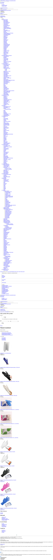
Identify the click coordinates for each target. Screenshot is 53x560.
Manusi (5, 116)
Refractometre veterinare (7, 221)
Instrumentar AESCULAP (7, 106)
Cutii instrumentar (6, 114)
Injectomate (5, 48)
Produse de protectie (6, 143)
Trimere (5, 86)
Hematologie (5, 163)
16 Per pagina (4, 337)
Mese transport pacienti (8, 213)
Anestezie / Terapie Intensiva (7, 28)
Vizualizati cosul (2, 309)
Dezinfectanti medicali (5, 173)
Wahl (6, 70)
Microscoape (5, 32)
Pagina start (1, 311)
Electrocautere (5, 219)
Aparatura (5, 175)
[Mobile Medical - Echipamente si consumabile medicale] (8, 0)
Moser (6, 69)
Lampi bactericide (6, 24)
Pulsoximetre (5, 247)
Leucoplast (5, 129)
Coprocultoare (5, 142)
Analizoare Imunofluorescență (8, 99)
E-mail (1, 8)
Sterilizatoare (5, 26)
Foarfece (5, 78)
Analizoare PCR (6, 103)
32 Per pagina (4, 338)
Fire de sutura (5, 167)
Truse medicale (6, 43)
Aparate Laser (5, 54)
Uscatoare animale (6, 65)
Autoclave (5, 268)
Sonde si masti (5, 136)
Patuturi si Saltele (6, 93)
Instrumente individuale (7, 107)
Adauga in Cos (2, 354)
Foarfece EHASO (6, 79)
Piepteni (5, 85)
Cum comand (9, 271)
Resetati (1, 325)
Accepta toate (2, 559)
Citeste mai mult (2, 544)
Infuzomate (5, 237)
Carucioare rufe (6, 180)
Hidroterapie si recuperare (7, 27)
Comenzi (3, 4)
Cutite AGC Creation (6, 77)
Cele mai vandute (4, 525)
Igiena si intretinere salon (7, 91)
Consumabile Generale (7, 258)
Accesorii (5, 66)
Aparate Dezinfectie (6, 51)
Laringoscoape (5, 234)
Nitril (5, 317)
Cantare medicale (6, 35)
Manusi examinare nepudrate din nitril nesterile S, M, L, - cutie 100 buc (9, 409)
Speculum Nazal (6, 46)
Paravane (5, 184)
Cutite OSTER (6, 76)
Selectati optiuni (2, 481)
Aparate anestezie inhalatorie (7, 61)
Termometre (5, 42)
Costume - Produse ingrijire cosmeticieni (9, 90)
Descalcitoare (7, 200)
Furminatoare (5, 87)
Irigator (5, 128)
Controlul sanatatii (6, 122)
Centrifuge (5, 49)
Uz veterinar (3, 190)
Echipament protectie (6, 123)
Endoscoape (5, 102)
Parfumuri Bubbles (6, 94)
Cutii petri (5, 149)
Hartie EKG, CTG (6, 127)
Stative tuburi (5, 158)
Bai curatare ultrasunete (7, 25)
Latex (5, 316)
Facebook (1, 512)
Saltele (4, 185)
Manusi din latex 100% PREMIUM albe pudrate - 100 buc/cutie (8, 395)
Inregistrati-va (5, 301)
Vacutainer (5, 160)
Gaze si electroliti (6, 58)
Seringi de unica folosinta (8, 260)
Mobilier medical (4, 178)
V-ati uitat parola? (4, 9)
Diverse (5, 111)
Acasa (3, 275)
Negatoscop (5, 183)
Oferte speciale (22, 271)
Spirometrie (5, 137)
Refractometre (5, 37)
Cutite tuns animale (6, 72)
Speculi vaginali (6, 270)
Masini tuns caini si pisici (7, 68)
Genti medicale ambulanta (7, 34)
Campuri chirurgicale (6, 165)
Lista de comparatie (4, 5)
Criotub (5, 147)
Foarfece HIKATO (6, 81)
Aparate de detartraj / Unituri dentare (8, 252)
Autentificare (2, 11)
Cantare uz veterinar (6, 207)
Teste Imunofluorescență (8, 227)
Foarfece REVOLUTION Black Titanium (9, 80)
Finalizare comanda (2, 16)
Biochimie (5, 57)
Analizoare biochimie (6, 100)
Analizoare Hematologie (7, 30)
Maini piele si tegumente (7, 176)
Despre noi (3, 517)
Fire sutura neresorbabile (8, 169)
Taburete (5, 188)
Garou (4, 125)
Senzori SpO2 (5, 40)
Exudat (5, 151)
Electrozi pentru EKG (6, 124)
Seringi (5, 135)
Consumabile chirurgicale (7, 222)
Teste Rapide (7, 226)
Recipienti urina (6, 134)
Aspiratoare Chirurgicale (7, 254)
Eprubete (5, 150)
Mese (4, 182)
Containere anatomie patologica (8, 146)
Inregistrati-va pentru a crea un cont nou (5, 10)
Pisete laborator (6, 155)
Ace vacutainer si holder (7, 145)
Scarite (4, 186)
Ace (4, 117)
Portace (5, 110)
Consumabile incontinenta (7, 121)
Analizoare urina (6, 59)
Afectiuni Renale (7, 266)
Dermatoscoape (6, 47)
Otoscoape (5, 235)
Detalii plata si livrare (5, 518)
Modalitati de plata (13, 271)
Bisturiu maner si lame (6, 164)
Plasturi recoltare (6, 156)
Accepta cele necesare (3, 557)
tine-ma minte (3, 305)
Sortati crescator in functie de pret (6, 332)
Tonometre (5, 248)
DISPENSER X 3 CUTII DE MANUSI (5, 353)
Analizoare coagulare (6, 50)
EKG (4, 29)
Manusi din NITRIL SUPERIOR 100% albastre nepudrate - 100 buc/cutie (10, 367)
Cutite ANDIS (5, 74)
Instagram (1, 513)
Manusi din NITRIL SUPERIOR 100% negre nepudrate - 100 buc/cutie (9, 381)
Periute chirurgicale (6, 170)
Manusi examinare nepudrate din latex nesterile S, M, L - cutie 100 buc (9, 423)
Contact (19, 271)
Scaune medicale (7, 210)
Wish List (3, 531)
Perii (4, 84)
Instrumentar (3, 105)
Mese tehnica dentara (8, 212)
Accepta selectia (3, 558)
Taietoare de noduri (6, 88)
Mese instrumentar (6, 21)
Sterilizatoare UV (7, 204)
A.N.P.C (3, 532)
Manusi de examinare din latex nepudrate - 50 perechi (7, 465)
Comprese (5, 120)
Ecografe (5, 31)
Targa (4, 189)
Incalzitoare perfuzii (6, 45)
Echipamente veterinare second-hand (7, 55)
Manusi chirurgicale (7, 256)
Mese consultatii (7, 215)
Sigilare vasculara (6, 53)
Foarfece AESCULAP (7, 82)
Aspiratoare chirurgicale (7, 33)
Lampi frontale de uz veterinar (8, 228)
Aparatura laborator (6, 56)
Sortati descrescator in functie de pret (7, 333)
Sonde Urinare (5, 141)
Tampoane (5, 139)
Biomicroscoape (6, 52)
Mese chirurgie (6, 20)
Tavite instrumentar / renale (7, 113)
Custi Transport (6, 251)
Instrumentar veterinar (6, 115)
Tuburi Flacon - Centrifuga (7, 159)
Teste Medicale (6, 225)
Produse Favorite (4, 299)
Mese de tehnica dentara (7, 22)
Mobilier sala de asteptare (8, 211)
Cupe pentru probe (6, 148)
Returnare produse (4, 524)
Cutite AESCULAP (6, 73)
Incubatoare (5, 62)
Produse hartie (5, 133)
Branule (5, 119)
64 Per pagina (4, 339)
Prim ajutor (5, 131)
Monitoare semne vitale (7, 44)
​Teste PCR (5, 161)
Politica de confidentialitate (5, 519)
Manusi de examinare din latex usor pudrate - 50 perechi (7, 451)
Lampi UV (5, 241)
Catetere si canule (6, 166)
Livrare (17, 271)
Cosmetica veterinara (4, 63)
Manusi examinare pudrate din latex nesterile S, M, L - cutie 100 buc (9, 437)
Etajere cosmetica (7, 206)
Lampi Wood (5, 38)
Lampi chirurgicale (6, 23)
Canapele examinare (6, 179)
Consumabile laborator (5, 144)
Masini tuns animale (6, 67)
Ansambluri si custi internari (9, 209)
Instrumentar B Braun (8, 109)
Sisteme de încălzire (6, 229)
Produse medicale (6, 39)
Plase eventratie (6, 171)
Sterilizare (5, 138)
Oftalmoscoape (6, 36)
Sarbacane (5, 240)
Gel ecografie (5, 126)
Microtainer (5, 154)
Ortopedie (5, 245)
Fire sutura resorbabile (8, 168)
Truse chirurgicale (6, 172)
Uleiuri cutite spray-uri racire (7, 75)
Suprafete (5, 177)
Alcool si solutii (6, 118)
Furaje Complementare (7, 265)
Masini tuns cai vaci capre (7, 71)
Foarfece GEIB (6, 83)
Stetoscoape (5, 41)
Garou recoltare (6, 152)
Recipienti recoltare (6, 157)
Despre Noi (1, 271)
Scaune (5, 187)
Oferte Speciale (4, 282)
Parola (1, 9)
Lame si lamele (6, 153)
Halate (4, 140)
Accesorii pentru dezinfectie (7, 174)
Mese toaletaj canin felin (7, 64)
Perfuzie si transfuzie (6, 130)
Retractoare (5, 112)
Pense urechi (7, 203)
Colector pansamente (6, 181)
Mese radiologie (7, 217)
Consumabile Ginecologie (5, 269)
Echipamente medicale (5, 19)
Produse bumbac (6, 132)
